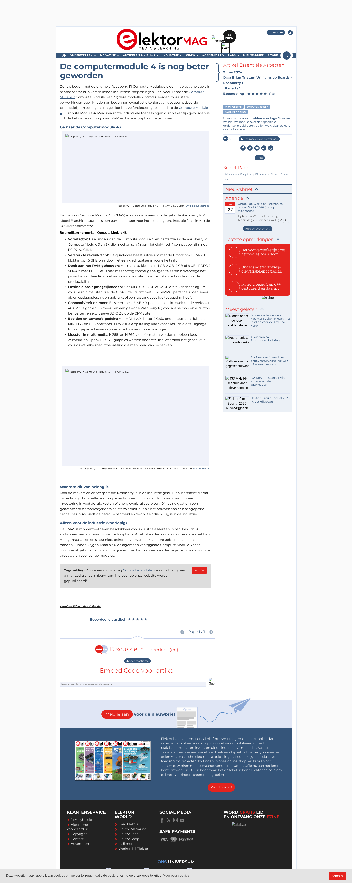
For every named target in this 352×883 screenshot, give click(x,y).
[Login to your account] (290, 32)
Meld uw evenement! (257, 228)
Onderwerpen (81, 55)
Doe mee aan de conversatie (260, 138)
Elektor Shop (129, 839)
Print (260, 157)
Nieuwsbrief (253, 55)
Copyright (79, 834)
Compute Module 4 (139, 570)
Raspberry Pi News (235, 111)
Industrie (171, 55)
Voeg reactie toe (139, 660)
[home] (63, 55)
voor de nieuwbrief (140, 714)
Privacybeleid (81, 820)
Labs (232, 55)
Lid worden (276, 32)
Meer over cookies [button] (176, 875)
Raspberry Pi (201, 468)
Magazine (108, 55)
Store (273, 55)
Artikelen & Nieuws (139, 55)
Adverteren (80, 844)
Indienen (126, 844)
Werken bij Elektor (133, 849)
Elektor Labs (128, 834)
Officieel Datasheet (197, 205)
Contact (77, 839)
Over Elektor (128, 824)
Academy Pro (213, 55)
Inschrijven (199, 570)
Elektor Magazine (132, 829)
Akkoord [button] (337, 875)
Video (190, 55)
